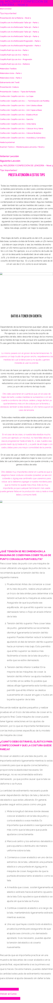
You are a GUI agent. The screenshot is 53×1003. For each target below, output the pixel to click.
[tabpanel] (26, 580)
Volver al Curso (8, 993)
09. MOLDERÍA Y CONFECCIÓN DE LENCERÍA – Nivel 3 (26, 165)
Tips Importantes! (8, 170)
